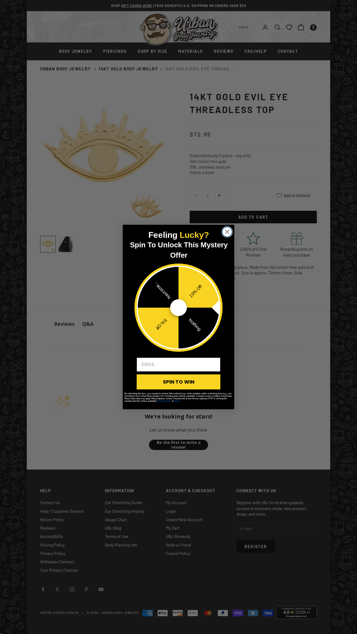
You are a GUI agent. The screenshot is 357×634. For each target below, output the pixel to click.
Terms (177, 401)
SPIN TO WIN (178, 381)
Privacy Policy (165, 401)
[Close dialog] (227, 232)
